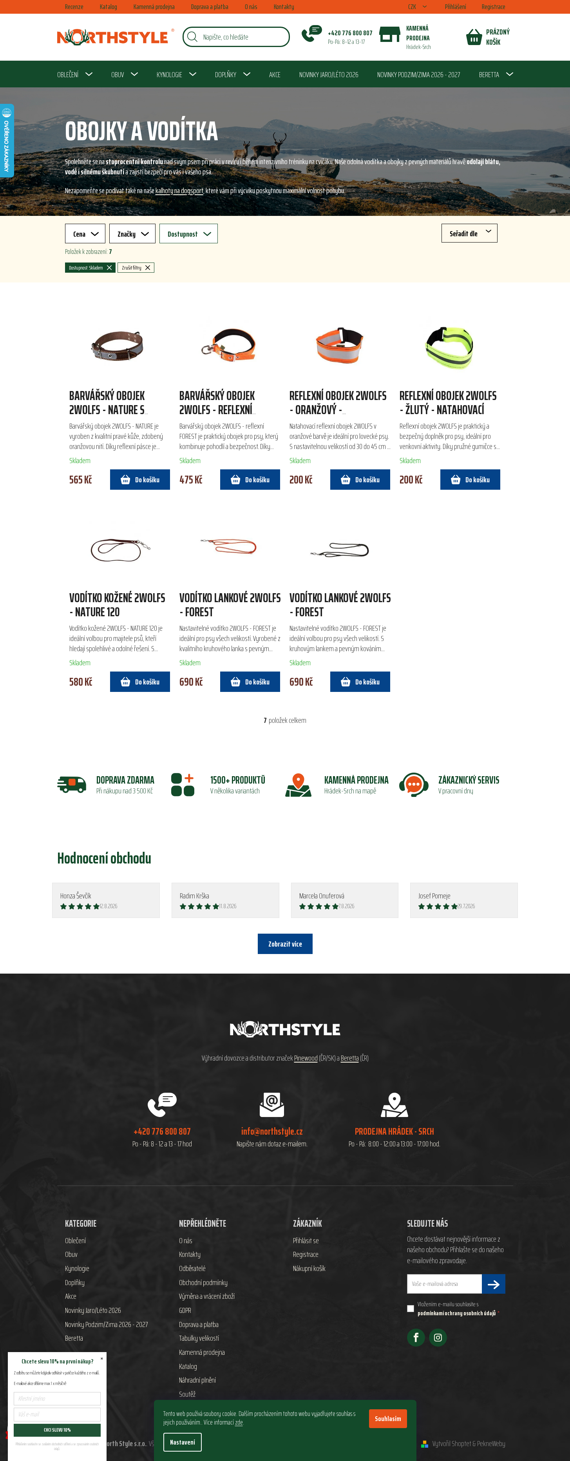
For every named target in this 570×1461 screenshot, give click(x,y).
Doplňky (75, 1282)
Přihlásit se (306, 1240)
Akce (70, 1296)
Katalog (108, 6)
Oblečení (75, 1240)
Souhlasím (388, 1418)
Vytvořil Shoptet (451, 1443)
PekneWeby (491, 1443)
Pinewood (306, 1058)
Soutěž (187, 1394)
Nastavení (182, 1442)
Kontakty (284, 6)
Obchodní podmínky (203, 1282)
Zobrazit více (285, 944)
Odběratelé (192, 1268)
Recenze (74, 6)
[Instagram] (438, 1338)
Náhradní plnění (197, 1380)
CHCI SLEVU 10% (57, 1430)
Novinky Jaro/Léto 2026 (93, 1310)
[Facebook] (416, 1338)
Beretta (350, 1058)
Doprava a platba (209, 6)
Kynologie (77, 1268)
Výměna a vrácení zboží (207, 1296)
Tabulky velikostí (199, 1338)
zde (239, 1422)
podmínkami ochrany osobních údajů (457, 1313)
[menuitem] (74, 74)
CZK (412, 7)
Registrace (493, 6)
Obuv (71, 1254)
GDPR (185, 1310)
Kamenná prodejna (154, 6)
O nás (251, 6)
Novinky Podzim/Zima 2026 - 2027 (106, 1324)
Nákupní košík (309, 1268)
